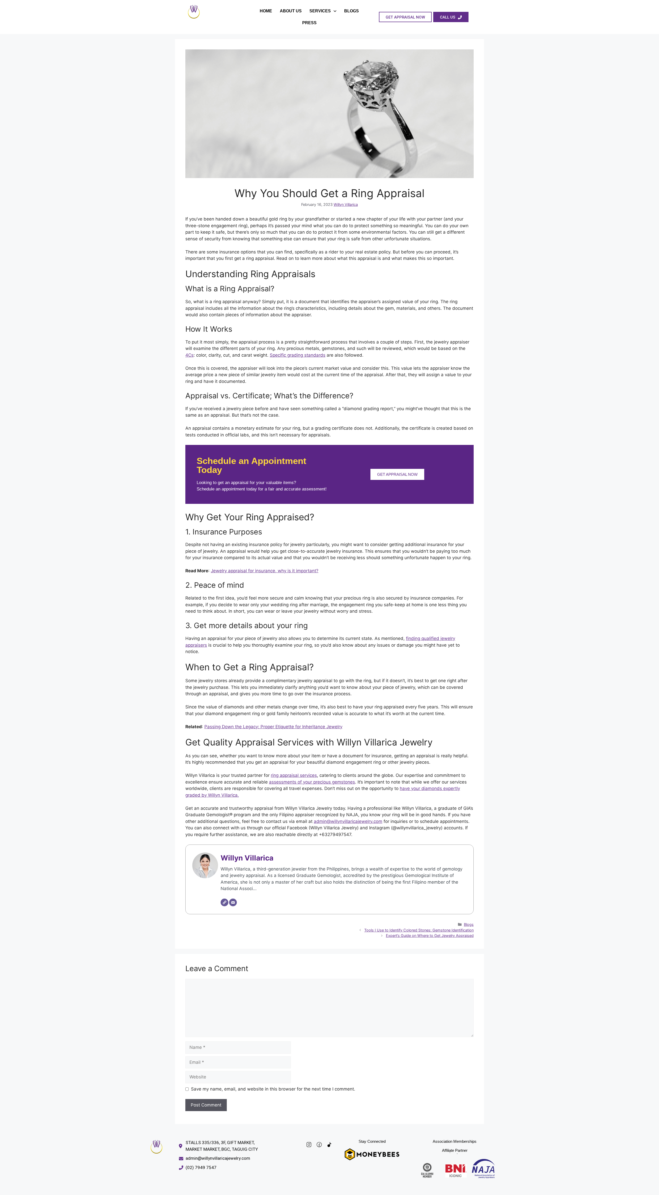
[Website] (224, 902)
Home (266, 11)
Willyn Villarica (346, 204)
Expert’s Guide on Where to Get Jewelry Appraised (430, 935)
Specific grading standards (297, 355)
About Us (291, 11)
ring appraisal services (294, 775)
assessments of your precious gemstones (312, 782)
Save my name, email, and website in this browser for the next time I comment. (273, 1089)
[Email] (233, 902)
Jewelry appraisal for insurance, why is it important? (264, 570)
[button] (323, 11)
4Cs (189, 355)
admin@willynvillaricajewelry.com (348, 821)
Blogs (351, 11)
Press (309, 23)
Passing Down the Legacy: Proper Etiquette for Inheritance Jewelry (273, 726)
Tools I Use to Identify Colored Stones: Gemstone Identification (419, 930)
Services (320, 11)
